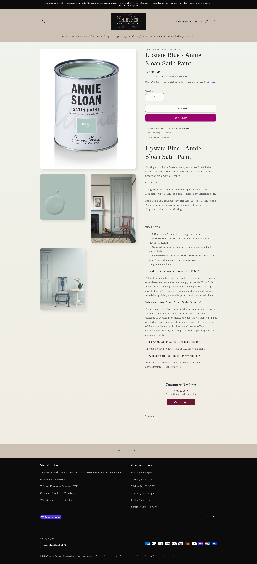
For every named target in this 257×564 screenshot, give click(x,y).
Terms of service (133, 556)
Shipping (163, 76)
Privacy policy (117, 556)
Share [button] (151, 416)
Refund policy (101, 556)
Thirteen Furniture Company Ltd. (61, 556)
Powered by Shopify (84, 556)
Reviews (146, 451)
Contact (131, 451)
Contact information (168, 556)
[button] (43, 21)
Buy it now (181, 117)
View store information (160, 137)
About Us (116, 451)
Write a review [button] (181, 402)
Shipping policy (150, 556)
